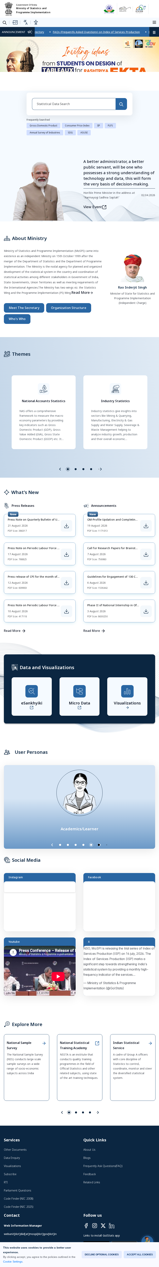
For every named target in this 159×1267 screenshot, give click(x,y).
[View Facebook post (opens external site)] (121, 907)
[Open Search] (4, 22)
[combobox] (74, 103)
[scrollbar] (75, 898)
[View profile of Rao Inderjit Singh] (132, 266)
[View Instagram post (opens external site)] (41, 907)
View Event (92, 205)
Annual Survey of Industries (45, 131)
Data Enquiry (12, 1157)
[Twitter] (103, 1224)
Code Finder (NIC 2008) (18, 1197)
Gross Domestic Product (43, 124)
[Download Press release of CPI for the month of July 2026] (66, 582)
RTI (6, 1181)
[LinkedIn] (111, 1224)
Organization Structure (68, 307)
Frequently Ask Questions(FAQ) (103, 1165)
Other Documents (15, 1148)
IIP (98, 124)
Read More (80, 291)
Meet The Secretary (24, 307)
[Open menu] (155, 22)
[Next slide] (101, 468)
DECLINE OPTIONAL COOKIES (102, 1254)
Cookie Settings (12, 1261)
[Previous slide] (60, 468)
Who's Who (17, 318)
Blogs (87, 1157)
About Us (89, 1148)
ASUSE (84, 131)
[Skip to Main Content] (15, 22)
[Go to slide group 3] (83, 468)
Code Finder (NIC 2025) (18, 1206)
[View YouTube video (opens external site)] (41, 971)
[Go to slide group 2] (76, 468)
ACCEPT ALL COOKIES (140, 1254)
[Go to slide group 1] (68, 468)
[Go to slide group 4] (91, 468)
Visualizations (12, 1165)
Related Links (91, 1181)
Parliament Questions (17, 1189)
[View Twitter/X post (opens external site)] (121, 971)
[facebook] (86, 1224)
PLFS (110, 124)
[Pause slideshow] (109, 844)
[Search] (121, 103)
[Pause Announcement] (154, 32)
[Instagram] (94, 1224)
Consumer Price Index (77, 124)
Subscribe (10, 1173)
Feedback (89, 1173)
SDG (70, 131)
